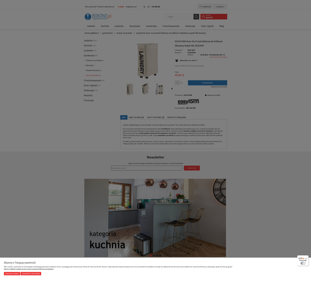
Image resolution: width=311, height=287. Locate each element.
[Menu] (307, 256)
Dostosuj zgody (12, 274)
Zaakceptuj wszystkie (31, 274)
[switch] (303, 263)
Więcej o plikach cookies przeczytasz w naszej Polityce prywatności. (29, 269)
